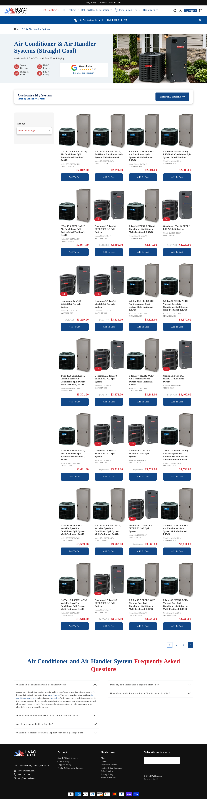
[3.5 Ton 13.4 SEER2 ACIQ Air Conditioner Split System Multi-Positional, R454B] (177, 505)
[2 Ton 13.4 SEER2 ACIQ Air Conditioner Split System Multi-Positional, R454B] (74, 205)
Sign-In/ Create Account (67, 758)
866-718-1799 (24, 774)
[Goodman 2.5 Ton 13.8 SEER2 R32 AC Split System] (109, 355)
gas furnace (54, 695)
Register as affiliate (109, 765)
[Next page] (190, 645)
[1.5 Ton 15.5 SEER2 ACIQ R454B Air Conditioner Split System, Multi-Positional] (109, 130)
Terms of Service (108, 778)
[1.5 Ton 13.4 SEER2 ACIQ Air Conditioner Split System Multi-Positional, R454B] (74, 130)
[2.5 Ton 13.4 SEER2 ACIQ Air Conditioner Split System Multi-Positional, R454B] (143, 280)
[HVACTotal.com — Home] (15, 11)
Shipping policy (64, 765)
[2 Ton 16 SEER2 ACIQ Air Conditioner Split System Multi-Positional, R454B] (143, 205)
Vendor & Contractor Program (70, 768)
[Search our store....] (175, 10)
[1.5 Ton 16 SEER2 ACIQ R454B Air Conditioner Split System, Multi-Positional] (177, 130)
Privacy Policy (107, 774)
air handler (54, 698)
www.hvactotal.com (26, 771)
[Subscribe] (176, 760)
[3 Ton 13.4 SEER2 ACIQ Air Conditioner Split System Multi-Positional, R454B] (143, 355)
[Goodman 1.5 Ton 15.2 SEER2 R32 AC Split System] (109, 579)
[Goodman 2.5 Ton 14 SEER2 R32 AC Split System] (109, 430)
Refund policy (107, 771)
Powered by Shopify (151, 779)
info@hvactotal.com (26, 778)
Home (17, 29)
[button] (200, 10)
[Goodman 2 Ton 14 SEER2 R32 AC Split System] (177, 205)
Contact (104, 761)
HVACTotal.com (156, 776)
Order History (63, 761)
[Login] (180, 10)
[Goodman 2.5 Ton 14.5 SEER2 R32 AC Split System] (143, 505)
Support (192, 10)
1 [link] (169, 645)
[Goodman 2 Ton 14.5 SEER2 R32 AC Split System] (74, 280)
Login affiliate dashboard (111, 768)
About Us (105, 758)
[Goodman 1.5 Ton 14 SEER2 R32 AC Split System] (109, 205)
